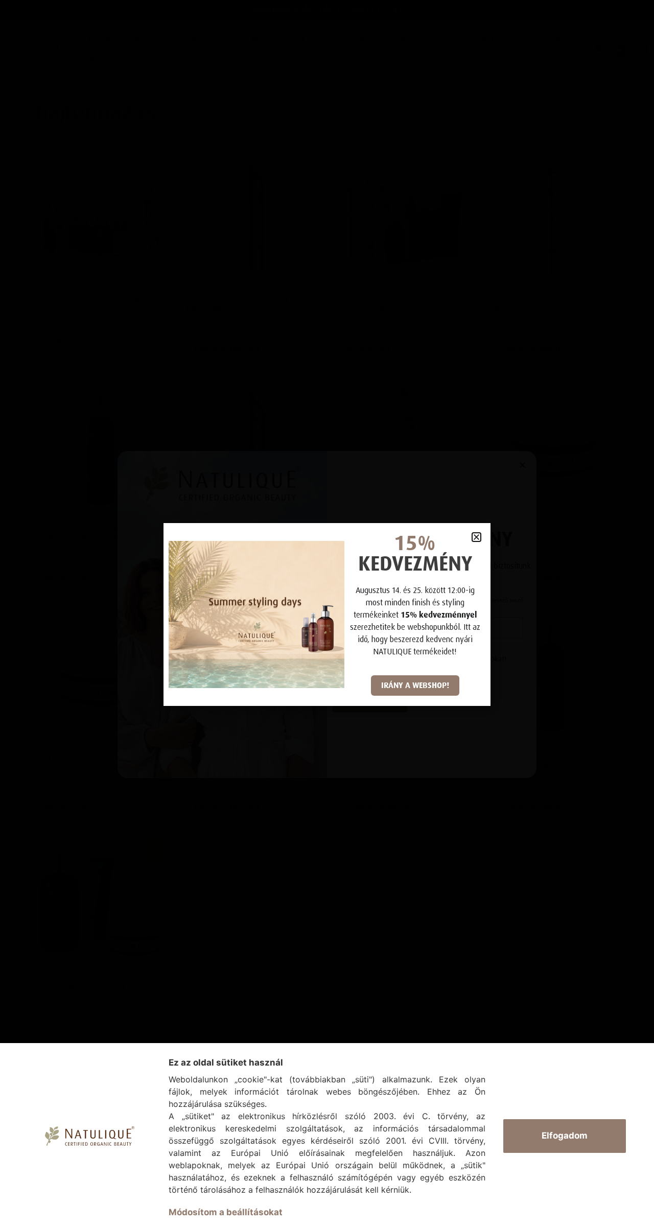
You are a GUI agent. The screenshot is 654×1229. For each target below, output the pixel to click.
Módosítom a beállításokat (226, 1212)
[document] (327, 614)
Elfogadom (565, 1135)
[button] (476, 537)
